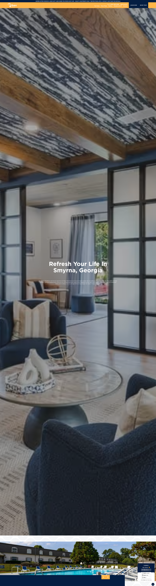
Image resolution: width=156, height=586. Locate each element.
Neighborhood (118, 6)
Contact (125, 6)
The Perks (97, 6)
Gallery (110, 6)
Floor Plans (104, 6)
